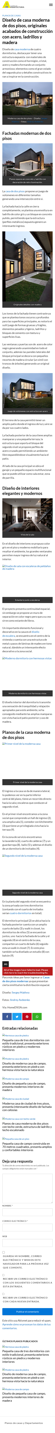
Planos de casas (11, 15)
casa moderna (22, 49)
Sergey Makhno (20, 992)
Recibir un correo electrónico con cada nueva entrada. (25, 1299)
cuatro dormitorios (21, 913)
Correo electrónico (15, 1221)
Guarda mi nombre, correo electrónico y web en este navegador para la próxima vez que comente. (26, 1262)
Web (4, 1236)
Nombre (7, 1206)
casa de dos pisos (15, 191)
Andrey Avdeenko (35, 121)
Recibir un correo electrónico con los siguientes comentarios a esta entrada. (27, 1282)
